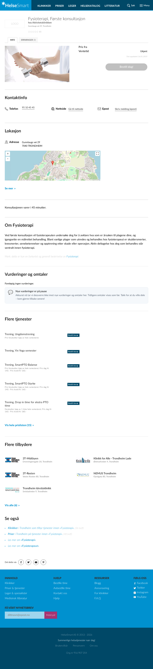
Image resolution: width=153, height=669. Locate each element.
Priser (59, 6)
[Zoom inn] (8, 153)
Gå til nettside (75, 109)
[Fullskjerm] (97, 153)
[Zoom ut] (8, 159)
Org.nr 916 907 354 (76, 653)
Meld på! (50, 615)
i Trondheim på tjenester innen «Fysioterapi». (35, 534)
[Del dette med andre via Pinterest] (43, 562)
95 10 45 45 (28, 107)
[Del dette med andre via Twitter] (28, 562)
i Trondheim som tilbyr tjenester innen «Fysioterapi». (41, 528)
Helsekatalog (90, 6)
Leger (72, 6)
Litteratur (112, 6)
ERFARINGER (28, 40)
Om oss (94, 646)
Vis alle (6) (11, 505)
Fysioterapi (72, 256)
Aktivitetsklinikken (42, 22)
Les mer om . (22, 540)
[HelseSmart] (15, 5)
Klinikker (44, 6)
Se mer (9, 188)
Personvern (79, 646)
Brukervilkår (61, 646)
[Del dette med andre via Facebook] (21, 562)
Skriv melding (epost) (126, 109)
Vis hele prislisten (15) (18, 425)
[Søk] (131, 5)
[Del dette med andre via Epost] (36, 562)
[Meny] (144, 5)
